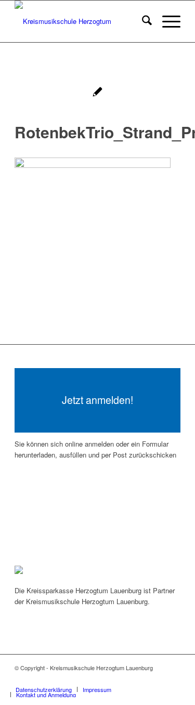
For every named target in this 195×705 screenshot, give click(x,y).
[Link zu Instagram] (172, 678)
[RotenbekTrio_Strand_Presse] (97, 93)
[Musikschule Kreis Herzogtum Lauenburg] (81, 21)
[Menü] (166, 21)
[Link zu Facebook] (157, 678)
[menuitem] (142, 21)
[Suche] (142, 21)
